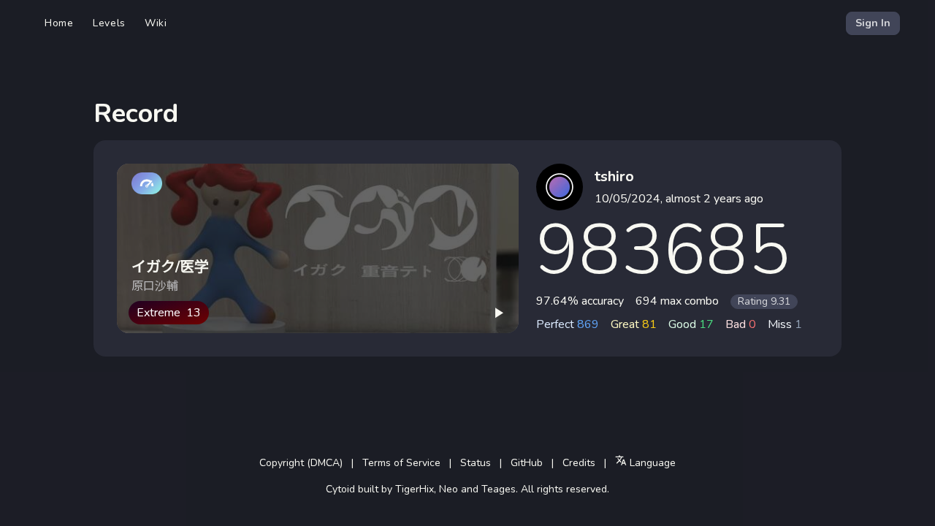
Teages (498, 489)
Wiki (156, 23)
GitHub (527, 463)
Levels (109, 23)
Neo (448, 489)
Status (475, 463)
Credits (578, 463)
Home (59, 23)
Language (651, 463)
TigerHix (414, 489)
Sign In (872, 23)
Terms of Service (401, 463)
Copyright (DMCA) (301, 463)
